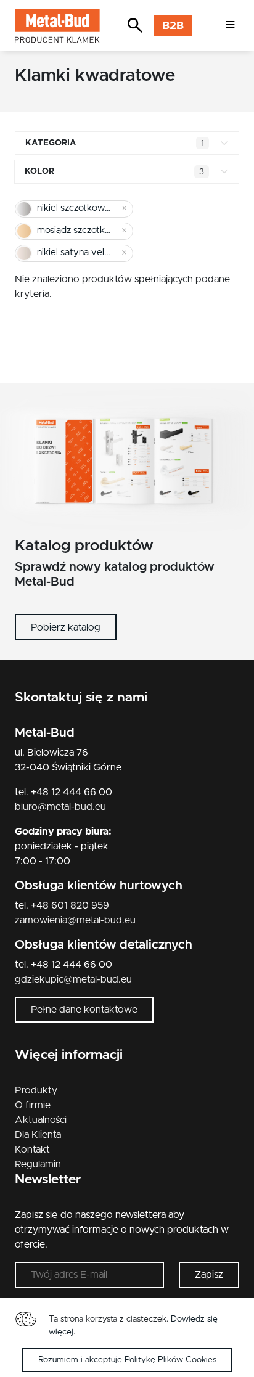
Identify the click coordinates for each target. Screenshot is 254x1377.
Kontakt (32, 1149)
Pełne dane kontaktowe (84, 1010)
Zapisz (209, 1275)
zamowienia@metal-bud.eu (75, 920)
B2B (173, 25)
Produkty (36, 1090)
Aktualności (41, 1120)
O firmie (33, 1105)
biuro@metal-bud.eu (60, 807)
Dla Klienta (38, 1135)
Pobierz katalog (65, 627)
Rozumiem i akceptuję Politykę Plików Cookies (127, 1359)
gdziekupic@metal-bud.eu (73, 979)
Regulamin (38, 1164)
